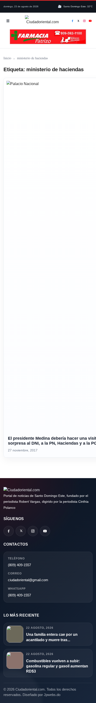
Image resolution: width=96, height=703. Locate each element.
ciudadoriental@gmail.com (28, 580)
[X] (78, 21)
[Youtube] (90, 21)
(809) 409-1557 (19, 565)
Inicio (7, 58)
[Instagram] (84, 21)
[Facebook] (72, 21)
